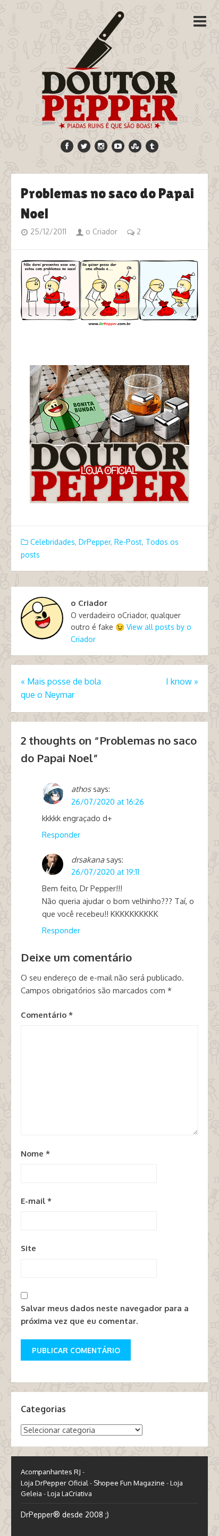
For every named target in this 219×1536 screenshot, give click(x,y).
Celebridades (52, 541)
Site (28, 1248)
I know (182, 681)
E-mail (36, 1201)
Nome (35, 1154)
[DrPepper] (109, 68)
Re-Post (128, 541)
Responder (61, 835)
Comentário (47, 1015)
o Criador (100, 231)
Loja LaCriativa (69, 1493)
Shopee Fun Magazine (129, 1483)
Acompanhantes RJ (51, 1471)
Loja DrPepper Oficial (54, 1483)
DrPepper (95, 541)
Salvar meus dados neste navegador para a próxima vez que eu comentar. (105, 1314)
